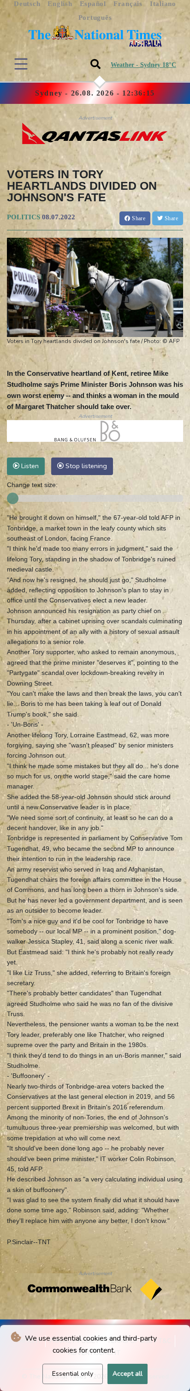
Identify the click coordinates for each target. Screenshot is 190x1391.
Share (138, 218)
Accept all (127, 1373)
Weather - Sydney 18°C (143, 64)
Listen (29, 465)
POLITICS (23, 217)
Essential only (72, 1373)
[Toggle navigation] (21, 64)
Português (95, 17)
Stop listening (85, 465)
